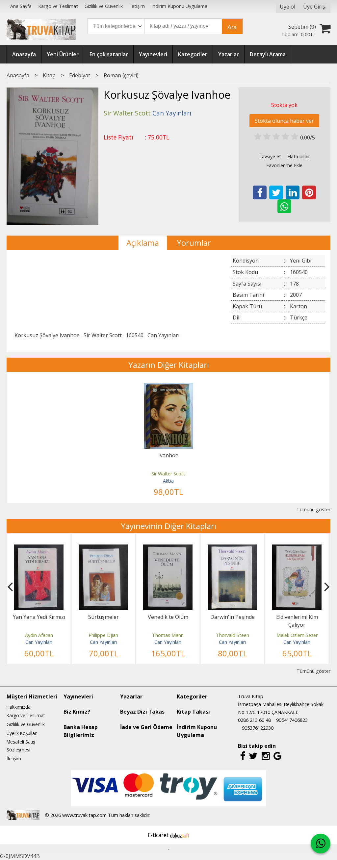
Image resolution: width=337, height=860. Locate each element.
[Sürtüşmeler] (103, 548)
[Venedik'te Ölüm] (168, 548)
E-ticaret (158, 835)
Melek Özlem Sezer (297, 635)
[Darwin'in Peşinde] (232, 548)
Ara (232, 27)
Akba (168, 481)
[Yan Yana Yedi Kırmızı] (39, 548)
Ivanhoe (168, 455)
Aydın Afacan (39, 635)
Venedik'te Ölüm (168, 616)
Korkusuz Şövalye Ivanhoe (47, 335)
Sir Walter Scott (103, 335)
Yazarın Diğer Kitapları (168, 364)
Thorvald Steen (232, 635)
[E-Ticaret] (180, 835)
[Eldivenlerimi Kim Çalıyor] (297, 548)
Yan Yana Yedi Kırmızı (39, 616)
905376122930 (257, 728)
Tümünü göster (313, 509)
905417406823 (292, 720)
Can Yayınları (163, 335)
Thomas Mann (168, 635)
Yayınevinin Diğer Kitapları (168, 525)
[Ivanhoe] (168, 387)
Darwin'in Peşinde (232, 616)
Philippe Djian (103, 635)
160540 (134, 335)
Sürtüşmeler (103, 616)
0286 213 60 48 (254, 720)
